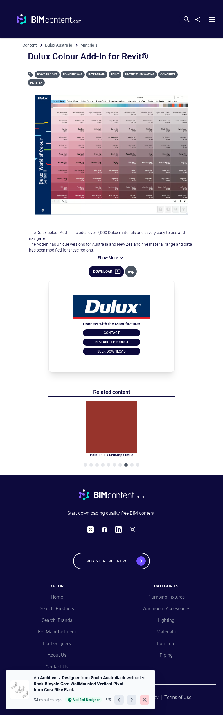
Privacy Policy (144, 697)
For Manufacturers (57, 632)
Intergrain (96, 74)
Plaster (36, 82)
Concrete (167, 74)
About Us (57, 655)
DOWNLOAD (102, 272)
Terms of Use (177, 697)
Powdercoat (72, 74)
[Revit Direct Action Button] (131, 271)
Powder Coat (47, 74)
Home (57, 597)
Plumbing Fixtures (166, 597)
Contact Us (57, 667)
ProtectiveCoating (139, 74)
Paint (115, 74)
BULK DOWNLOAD (111, 351)
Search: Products (57, 608)
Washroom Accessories (166, 608)
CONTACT (112, 333)
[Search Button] (186, 19)
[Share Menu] (200, 18)
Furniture (166, 643)
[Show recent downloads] (11, 707)
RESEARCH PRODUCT (112, 342)
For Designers (57, 643)
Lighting (166, 620)
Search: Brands (57, 620)
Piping (166, 655)
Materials (166, 632)
